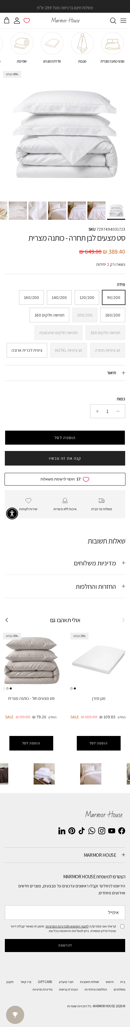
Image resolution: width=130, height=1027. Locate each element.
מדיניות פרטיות (42, 989)
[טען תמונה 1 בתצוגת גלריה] (65, 133)
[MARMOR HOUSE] (65, 20)
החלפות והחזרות (96, 989)
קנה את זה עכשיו (65, 458)
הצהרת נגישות (68, 989)
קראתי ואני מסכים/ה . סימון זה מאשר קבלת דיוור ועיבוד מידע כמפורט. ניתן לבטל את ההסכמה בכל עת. (63, 928)
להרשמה (65, 945)
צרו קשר (25, 982)
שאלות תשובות (89, 982)
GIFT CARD (45, 982)
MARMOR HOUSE (104, 1006)
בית (122, 982)
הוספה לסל (65, 437)
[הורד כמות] (119, 411)
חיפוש (110, 982)
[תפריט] (123, 20)
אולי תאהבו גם (65, 620)
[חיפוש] (110, 20)
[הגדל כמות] (95, 411)
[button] (12, 513)
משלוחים (119, 989)
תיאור (111, 372)
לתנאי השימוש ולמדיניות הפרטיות (67, 926)
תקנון (10, 982)
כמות (121, 399)
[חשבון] (18, 20)
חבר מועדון (66, 982)
